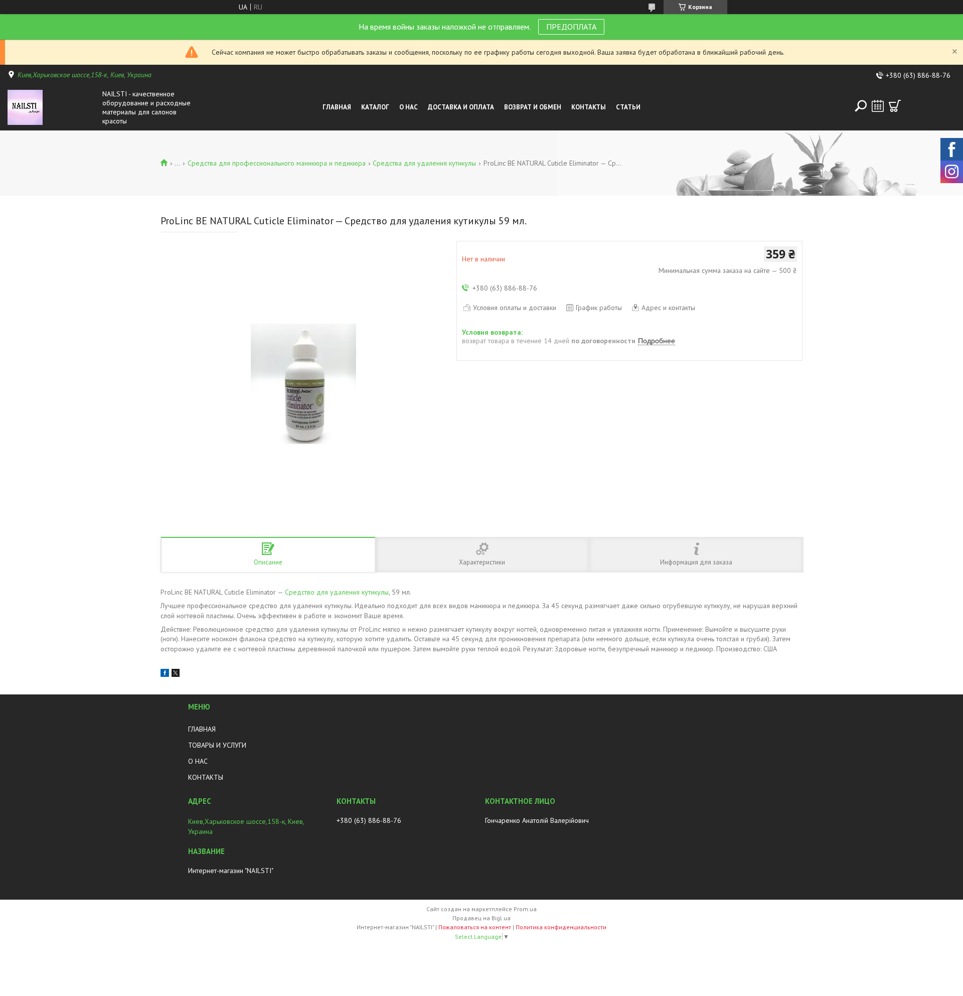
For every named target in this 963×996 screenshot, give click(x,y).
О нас (408, 107)
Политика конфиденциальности (561, 927)
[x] (176, 674)
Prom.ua (525, 909)
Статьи (628, 107)
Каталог (375, 107)
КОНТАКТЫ (205, 777)
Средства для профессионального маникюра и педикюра (277, 163)
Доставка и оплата (461, 107)
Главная (337, 107)
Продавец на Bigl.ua (481, 918)
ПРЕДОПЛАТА (571, 27)
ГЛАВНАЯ (202, 729)
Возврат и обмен (532, 107)
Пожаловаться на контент (474, 927)
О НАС (198, 761)
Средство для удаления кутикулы (337, 592)
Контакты (588, 107)
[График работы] (878, 106)
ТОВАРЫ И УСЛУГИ (217, 745)
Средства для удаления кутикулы (424, 163)
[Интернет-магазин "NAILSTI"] (52, 107)
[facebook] (164, 674)
